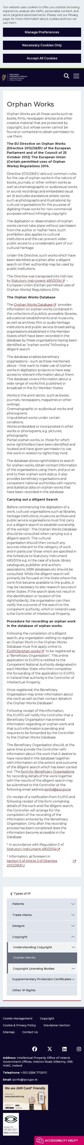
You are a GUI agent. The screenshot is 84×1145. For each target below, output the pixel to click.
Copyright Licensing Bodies (34, 968)
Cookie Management (17, 1018)
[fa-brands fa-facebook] (34, 1049)
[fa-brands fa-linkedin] (64, 1049)
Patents (18, 904)
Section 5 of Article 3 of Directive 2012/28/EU (32, 863)
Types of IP (22, 893)
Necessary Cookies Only (42, 45)
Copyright (19, 937)
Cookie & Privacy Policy (19, 1025)
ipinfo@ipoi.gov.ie (57, 789)
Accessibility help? (61, 1140)
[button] (76, 76)
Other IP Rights (24, 990)
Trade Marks (22, 915)
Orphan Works (24, 957)
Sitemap (9, 1032)
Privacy (73, 15)
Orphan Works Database (33, 305)
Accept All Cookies (42, 58)
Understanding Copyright (32, 947)
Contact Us (30, 1032)
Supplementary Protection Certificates (41, 979)
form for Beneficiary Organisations (47, 771)
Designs (18, 926)
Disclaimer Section (57, 1025)
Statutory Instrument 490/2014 (36, 281)
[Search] (66, 76)
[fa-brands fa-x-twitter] (49, 1049)
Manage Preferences (42, 32)
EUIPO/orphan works (23, 651)
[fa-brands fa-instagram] (79, 1049)
